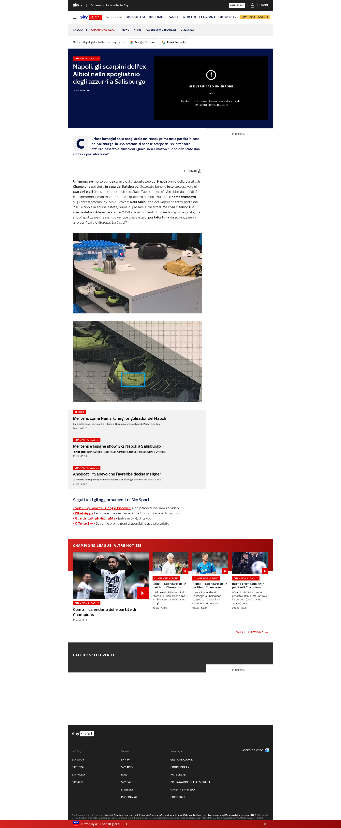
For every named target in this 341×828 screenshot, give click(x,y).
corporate (177, 797)
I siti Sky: (77, 751)
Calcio (78, 29)
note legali (178, 774)
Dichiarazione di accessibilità (190, 782)
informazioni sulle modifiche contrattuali (180, 815)
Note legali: (177, 751)
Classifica (187, 29)
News (125, 29)
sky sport (79, 759)
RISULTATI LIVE (136, 17)
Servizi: (125, 751)
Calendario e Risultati (161, 29)
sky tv (125, 759)
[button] (164, 824)
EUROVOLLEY (227, 17)
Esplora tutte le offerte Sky (110, 5)
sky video (78, 774)
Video (138, 29)
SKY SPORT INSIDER (255, 17)
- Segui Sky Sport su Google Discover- (102, 508)
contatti (249, 815)
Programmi (129, 797)
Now (124, 774)
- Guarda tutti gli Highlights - (95, 518)
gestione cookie (181, 759)
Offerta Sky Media (182, 789)
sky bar (126, 782)
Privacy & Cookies (148, 815)
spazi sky (127, 789)
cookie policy (179, 767)
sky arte (77, 782)
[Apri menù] (74, 17)
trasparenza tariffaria (219, 815)
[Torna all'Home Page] (91, 17)
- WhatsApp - (83, 513)
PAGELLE (174, 17)
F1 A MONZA (207, 17)
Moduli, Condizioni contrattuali (121, 815)
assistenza (237, 815)
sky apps (127, 767)
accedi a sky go (252, 750)
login (263, 5)
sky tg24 (78, 767)
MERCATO (189, 17)
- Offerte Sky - (84, 523)
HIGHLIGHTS (157, 17)
